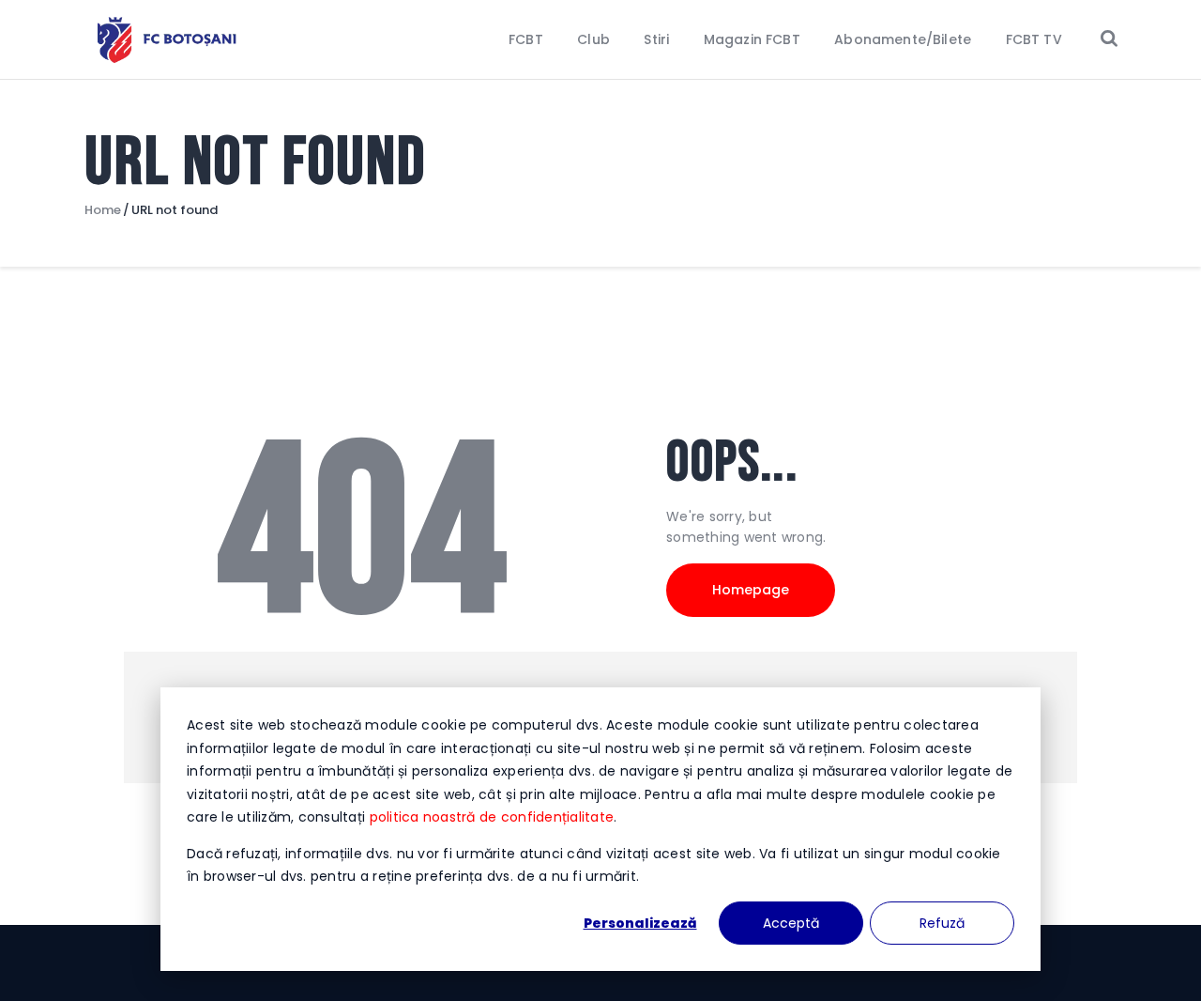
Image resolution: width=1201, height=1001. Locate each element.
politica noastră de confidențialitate (492, 817)
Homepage (750, 589)
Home (102, 210)
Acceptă (791, 923)
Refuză (942, 923)
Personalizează (640, 923)
